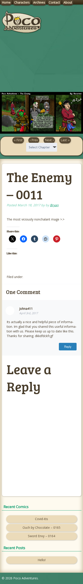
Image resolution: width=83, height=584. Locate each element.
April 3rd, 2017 (28, 313)
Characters (22, 2)
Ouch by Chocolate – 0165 (41, 527)
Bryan (54, 205)
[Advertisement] (41, 66)
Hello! (42, 560)
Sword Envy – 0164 (41, 536)
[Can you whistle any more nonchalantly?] (41, 132)
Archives (39, 2)
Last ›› (65, 140)
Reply (67, 347)
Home (6, 2)
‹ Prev (34, 140)
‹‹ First (18, 140)
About (68, 2)
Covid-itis (41, 519)
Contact (54, 2)
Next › (49, 140)
